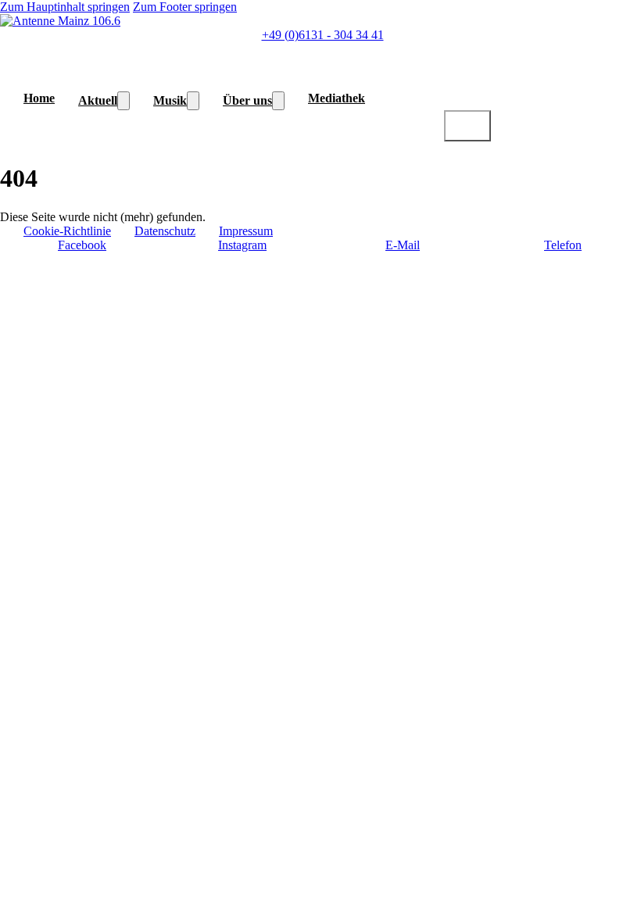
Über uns (247, 100)
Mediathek (336, 98)
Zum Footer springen (185, 6)
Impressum (246, 231)
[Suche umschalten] (467, 125)
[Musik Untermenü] (193, 100)
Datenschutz (164, 231)
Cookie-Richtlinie (67, 231)
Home (39, 98)
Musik (170, 100)
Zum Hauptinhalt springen (65, 6)
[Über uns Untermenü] (278, 100)
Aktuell (97, 100)
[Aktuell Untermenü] (123, 100)
